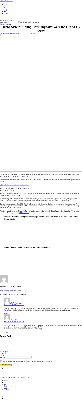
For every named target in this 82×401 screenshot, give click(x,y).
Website (2, 357)
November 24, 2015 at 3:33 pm (14, 322)
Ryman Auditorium (23, 176)
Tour (5, 8)
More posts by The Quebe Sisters (10, 290)
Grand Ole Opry (19, 174)
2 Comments (31, 33)
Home (6, 4)
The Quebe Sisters (8, 33)
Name (2, 353)
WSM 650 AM (24, 213)
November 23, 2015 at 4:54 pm (14, 305)
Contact (6, 13)
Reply (6, 313)
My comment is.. (5, 351)
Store (5, 11)
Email (2, 355)
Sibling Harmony (5, 24)
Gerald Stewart (15, 320)
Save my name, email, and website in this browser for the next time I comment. (27, 361)
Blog (5, 10)
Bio (5, 6)
